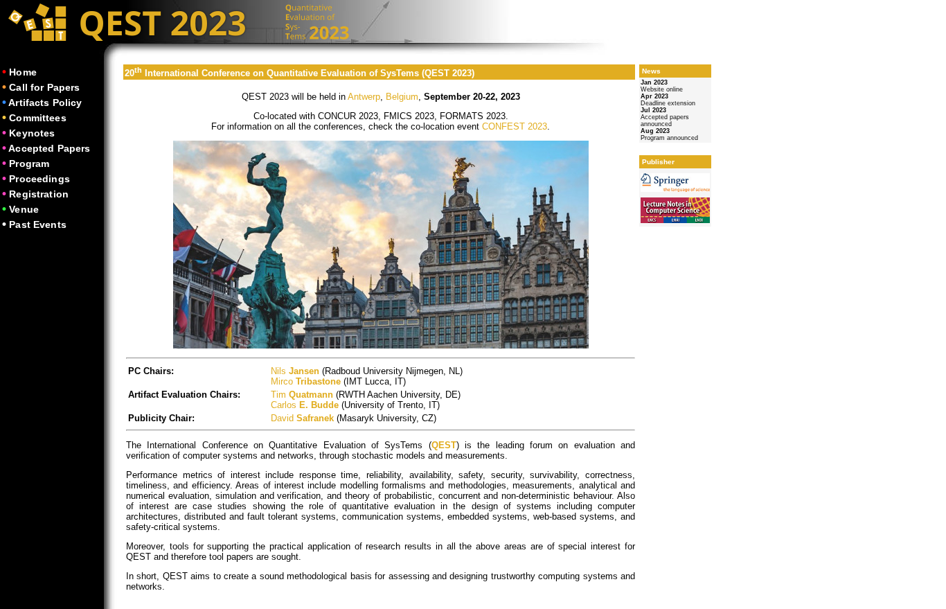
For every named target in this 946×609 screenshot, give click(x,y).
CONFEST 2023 (514, 126)
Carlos (305, 405)
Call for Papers (44, 87)
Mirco (306, 381)
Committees (37, 117)
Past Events (37, 224)
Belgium (402, 96)
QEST (443, 445)
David (302, 418)
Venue (24, 209)
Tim (302, 394)
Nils (295, 371)
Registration (39, 194)
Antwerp (364, 96)
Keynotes (32, 133)
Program (29, 163)
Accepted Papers (49, 148)
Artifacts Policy (45, 102)
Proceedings (39, 178)
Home (23, 72)
